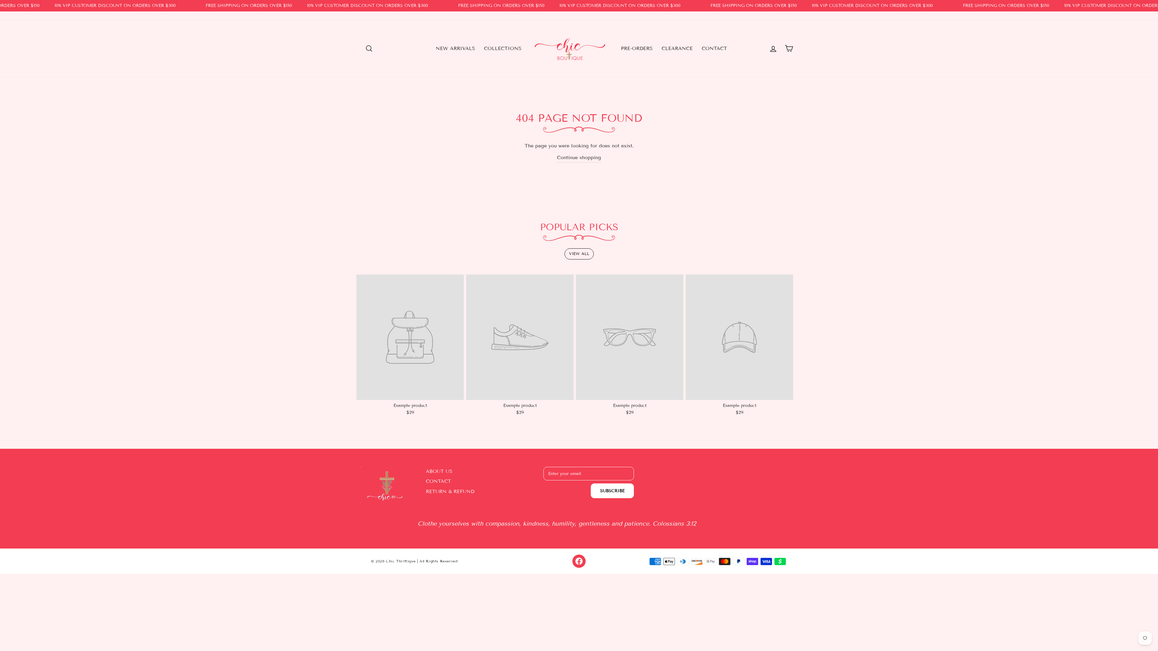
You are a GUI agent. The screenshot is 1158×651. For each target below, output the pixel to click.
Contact (714, 48)
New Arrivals (455, 48)
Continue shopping (579, 157)
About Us (439, 471)
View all (579, 253)
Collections (502, 48)
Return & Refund (450, 491)
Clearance (677, 48)
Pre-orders (637, 48)
